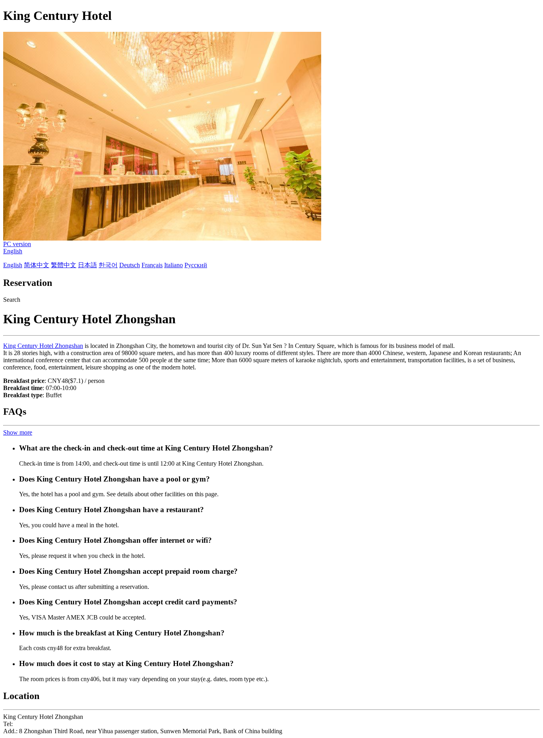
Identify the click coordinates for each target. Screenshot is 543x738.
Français (152, 265)
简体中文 (36, 265)
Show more (17, 432)
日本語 (87, 265)
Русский (195, 265)
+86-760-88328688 (38, 724)
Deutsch (129, 265)
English (12, 251)
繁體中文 (63, 265)
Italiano (173, 265)
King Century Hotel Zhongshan (43, 345)
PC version (17, 244)
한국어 (108, 265)
